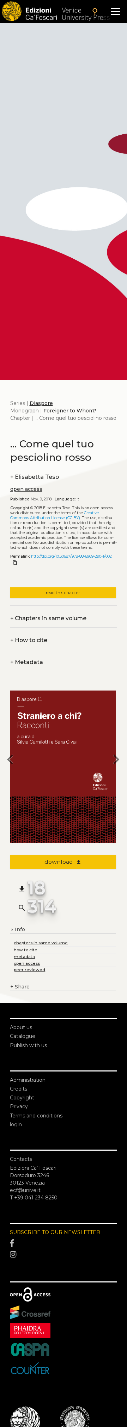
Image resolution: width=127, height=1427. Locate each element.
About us (21, 1027)
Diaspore (41, 403)
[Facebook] (63, 1243)
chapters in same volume (41, 942)
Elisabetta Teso (34, 477)
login (16, 1124)
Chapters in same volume (48, 618)
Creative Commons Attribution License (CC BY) (54, 515)
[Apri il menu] (115, 11)
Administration (28, 1080)
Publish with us (28, 1045)
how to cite (25, 949)
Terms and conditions (36, 1115)
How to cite (28, 640)
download (62, 861)
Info (17, 929)
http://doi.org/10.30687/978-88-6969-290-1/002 (71, 556)
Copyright (22, 1097)
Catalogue (22, 1036)
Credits (18, 1089)
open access (26, 489)
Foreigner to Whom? (69, 410)
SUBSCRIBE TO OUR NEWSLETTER (55, 1232)
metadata (24, 956)
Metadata (26, 662)
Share (20, 986)
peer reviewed (29, 969)
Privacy (19, 1106)
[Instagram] (63, 1254)
